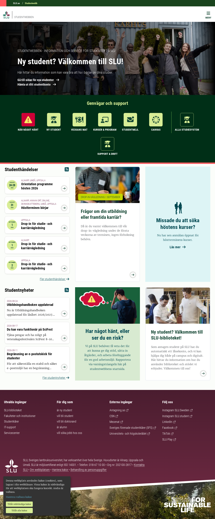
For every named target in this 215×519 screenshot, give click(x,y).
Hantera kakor (60, 469)
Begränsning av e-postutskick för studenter (29, 356)
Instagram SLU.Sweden (175, 410)
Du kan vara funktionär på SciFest (30, 329)
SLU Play (167, 439)
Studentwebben (24, 17)
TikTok (166, 433)
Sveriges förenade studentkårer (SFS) (131, 427)
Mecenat (114, 422)
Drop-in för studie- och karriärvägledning (36, 226)
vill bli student (65, 416)
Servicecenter (12, 433)
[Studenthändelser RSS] (67, 170)
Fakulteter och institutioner (19, 416)
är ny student (64, 410)
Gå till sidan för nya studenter (35, 80)
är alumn (62, 427)
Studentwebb (31, 3)
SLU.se (16, 3)
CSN (112, 416)
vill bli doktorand (66, 421)
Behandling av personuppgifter (88, 469)
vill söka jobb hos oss (69, 433)
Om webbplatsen (40, 469)
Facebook (168, 427)
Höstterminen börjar (35, 208)
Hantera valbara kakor (19, 496)
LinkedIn (167, 422)
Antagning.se (117, 410)
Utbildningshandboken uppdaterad (30, 305)
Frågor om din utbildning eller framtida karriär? (104, 214)
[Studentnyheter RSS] (67, 290)
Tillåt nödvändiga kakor (19, 504)
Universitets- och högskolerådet (128, 433)
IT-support (10, 427)
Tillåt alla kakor (19, 510)
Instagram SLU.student (175, 416)
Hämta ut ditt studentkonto (34, 84)
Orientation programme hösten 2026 (37, 186)
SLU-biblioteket (13, 410)
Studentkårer (11, 421)
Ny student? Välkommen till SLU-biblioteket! (177, 335)
